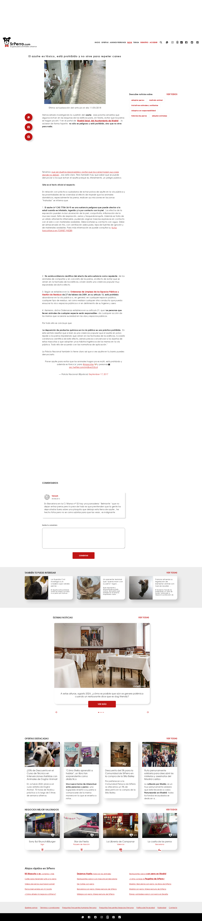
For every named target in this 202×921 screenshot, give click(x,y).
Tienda (136, 42)
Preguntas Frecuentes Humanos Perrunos (79, 907)
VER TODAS (171, 572)
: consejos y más (39, 873)
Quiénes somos (31, 907)
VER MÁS (102, 704)
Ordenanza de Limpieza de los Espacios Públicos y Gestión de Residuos (80, 293)
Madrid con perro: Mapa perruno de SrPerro (147, 889)
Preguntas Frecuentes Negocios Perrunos (116, 907)
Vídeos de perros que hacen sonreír (40, 884)
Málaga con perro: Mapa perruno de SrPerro (95, 894)
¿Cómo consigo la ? (147, 879)
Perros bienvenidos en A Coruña (38, 889)
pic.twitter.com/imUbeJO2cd (83, 367)
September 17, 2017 (98, 374)
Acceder (153, 42)
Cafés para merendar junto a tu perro (40, 879)
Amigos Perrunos (118, 42)
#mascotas (88, 364)
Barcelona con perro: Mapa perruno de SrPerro (97, 889)
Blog (129, 42)
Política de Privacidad (145, 907)
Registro (144, 42)
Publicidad (161, 907)
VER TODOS (171, 94)
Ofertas (104, 42)
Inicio (97, 42)
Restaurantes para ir (147, 873)
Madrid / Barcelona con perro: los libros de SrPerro (150, 884)
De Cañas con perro (85, 884)
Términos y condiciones (50, 907)
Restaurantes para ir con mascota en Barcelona (97, 879)
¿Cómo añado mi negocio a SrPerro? (40, 894)
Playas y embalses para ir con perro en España (148, 894)
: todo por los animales (94, 873)
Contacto (173, 907)
